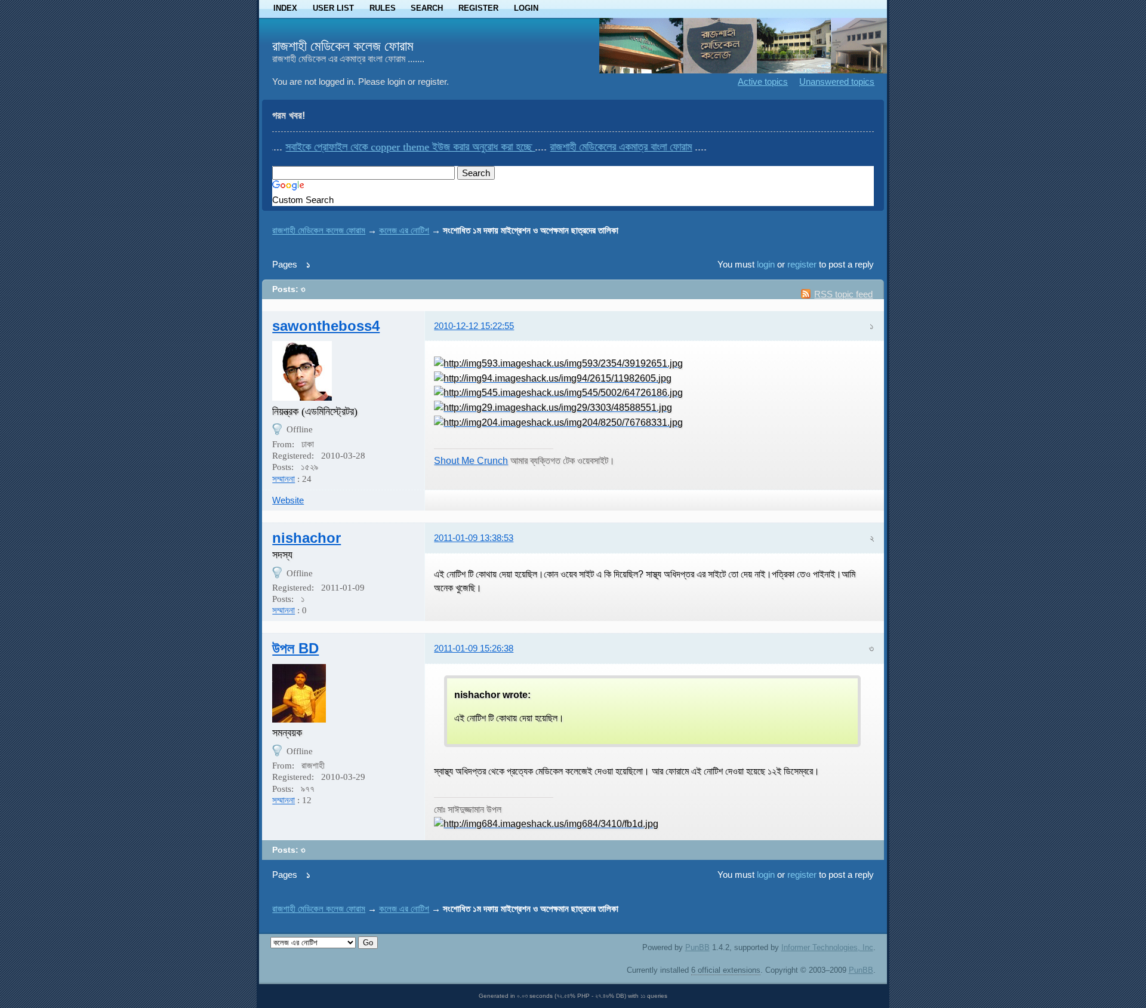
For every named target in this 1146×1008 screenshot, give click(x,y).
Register (478, 8)
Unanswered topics (836, 81)
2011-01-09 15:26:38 (473, 648)
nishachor (306, 538)
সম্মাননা (283, 479)
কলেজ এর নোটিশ (404, 230)
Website (288, 500)
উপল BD (295, 648)
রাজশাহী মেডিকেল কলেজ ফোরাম (343, 46)
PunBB (697, 947)
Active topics (763, 81)
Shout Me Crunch (471, 460)
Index (285, 8)
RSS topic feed (843, 294)
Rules (382, 8)
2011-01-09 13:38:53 (473, 538)
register (802, 264)
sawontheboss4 (326, 326)
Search (427, 8)
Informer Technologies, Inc (827, 947)
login (766, 264)
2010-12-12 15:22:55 (474, 326)
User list (333, 8)
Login (526, 8)
